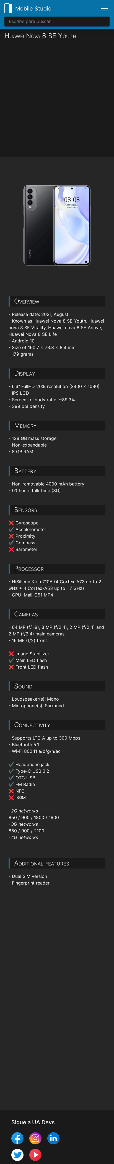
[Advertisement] (57, 100)
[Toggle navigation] (102, 8)
